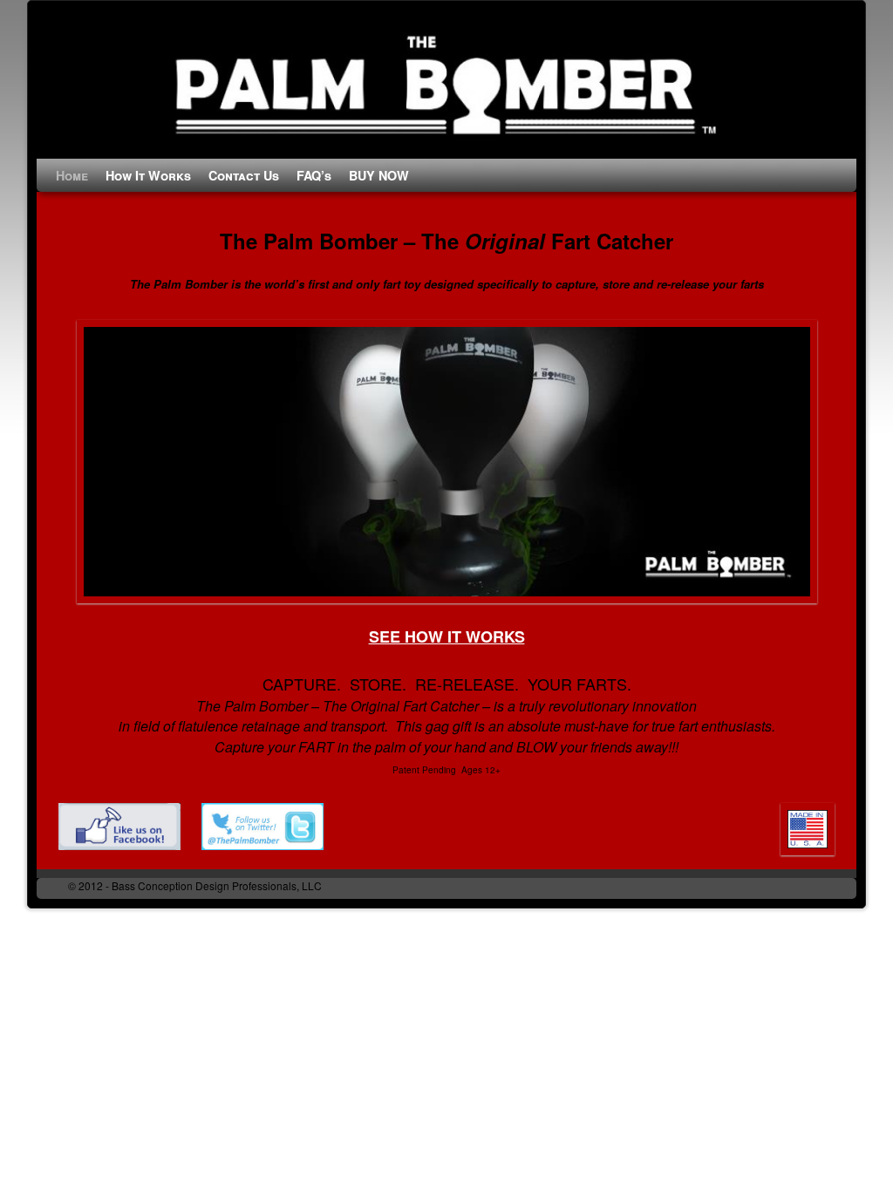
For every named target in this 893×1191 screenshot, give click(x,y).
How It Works (148, 175)
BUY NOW (379, 175)
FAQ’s (314, 175)
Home (72, 175)
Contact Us (243, 175)
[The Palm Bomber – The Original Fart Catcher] (446, 84)
